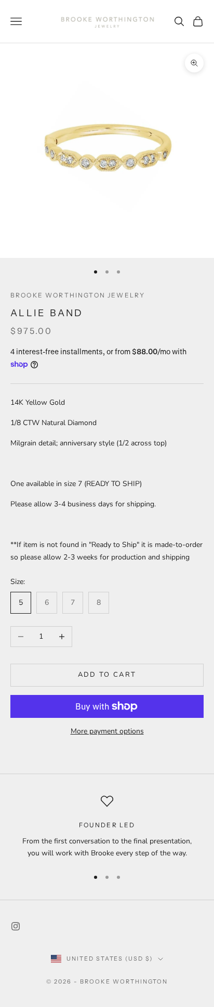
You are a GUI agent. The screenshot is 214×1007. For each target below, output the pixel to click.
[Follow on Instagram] (15, 926)
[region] (107, 827)
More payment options (107, 731)
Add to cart (107, 674)
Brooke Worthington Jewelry (77, 295)
